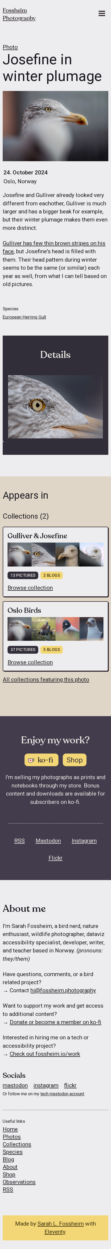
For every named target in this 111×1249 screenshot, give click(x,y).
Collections (17, 1144)
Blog (8, 1159)
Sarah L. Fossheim (60, 1223)
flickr (70, 1085)
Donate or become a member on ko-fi (55, 1022)
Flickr (55, 858)
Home (10, 1129)
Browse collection (30, 588)
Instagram (84, 841)
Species (13, 1152)
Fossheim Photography (19, 14)
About (10, 1167)
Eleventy (54, 1232)
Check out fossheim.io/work (45, 1054)
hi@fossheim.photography (63, 990)
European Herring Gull (24, 317)
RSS (19, 841)
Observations (19, 1182)
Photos (12, 1137)
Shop (9, 1174)
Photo (10, 47)
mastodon (15, 1085)
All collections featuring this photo (46, 679)
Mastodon (48, 841)
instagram (45, 1085)
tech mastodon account (62, 1093)
